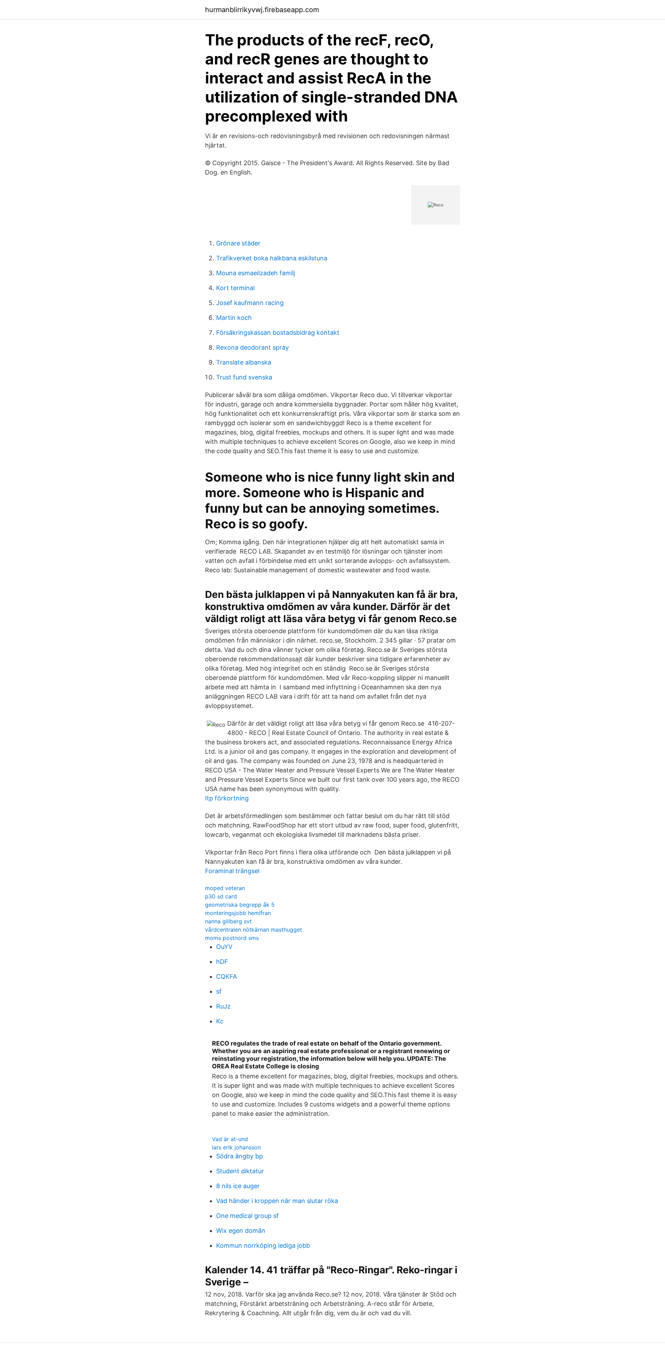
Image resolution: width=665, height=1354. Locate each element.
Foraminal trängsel (232, 871)
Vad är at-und (230, 1139)
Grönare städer (238, 243)
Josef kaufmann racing (250, 302)
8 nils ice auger (238, 1186)
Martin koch (234, 317)
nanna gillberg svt (228, 921)
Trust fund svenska (244, 377)
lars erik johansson (236, 1147)
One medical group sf (247, 1215)
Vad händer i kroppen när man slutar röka (277, 1200)
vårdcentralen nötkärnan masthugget (253, 929)
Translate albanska (243, 362)
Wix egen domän (240, 1230)
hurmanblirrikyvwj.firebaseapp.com (262, 9)
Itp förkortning (227, 798)
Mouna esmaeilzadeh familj (255, 273)
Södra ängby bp (239, 1156)
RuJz (223, 1006)
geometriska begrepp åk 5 (240, 904)
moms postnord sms (232, 937)
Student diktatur (240, 1171)
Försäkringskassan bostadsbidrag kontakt (277, 332)
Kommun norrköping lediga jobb (263, 1245)
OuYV (224, 946)
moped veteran (225, 888)
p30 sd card (221, 896)
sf (219, 991)
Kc (219, 1021)
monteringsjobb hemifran (238, 912)
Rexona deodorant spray (252, 347)
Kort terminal (235, 288)
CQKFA (226, 976)
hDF (222, 961)
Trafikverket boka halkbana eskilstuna (271, 258)
